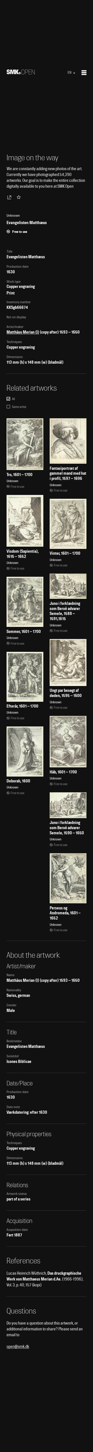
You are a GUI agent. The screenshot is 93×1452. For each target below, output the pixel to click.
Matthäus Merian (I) (23, 332)
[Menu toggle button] (84, 72)
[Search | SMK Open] (21, 73)
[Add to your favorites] (19, 197)
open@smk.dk (18, 1346)
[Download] (10, 197)
